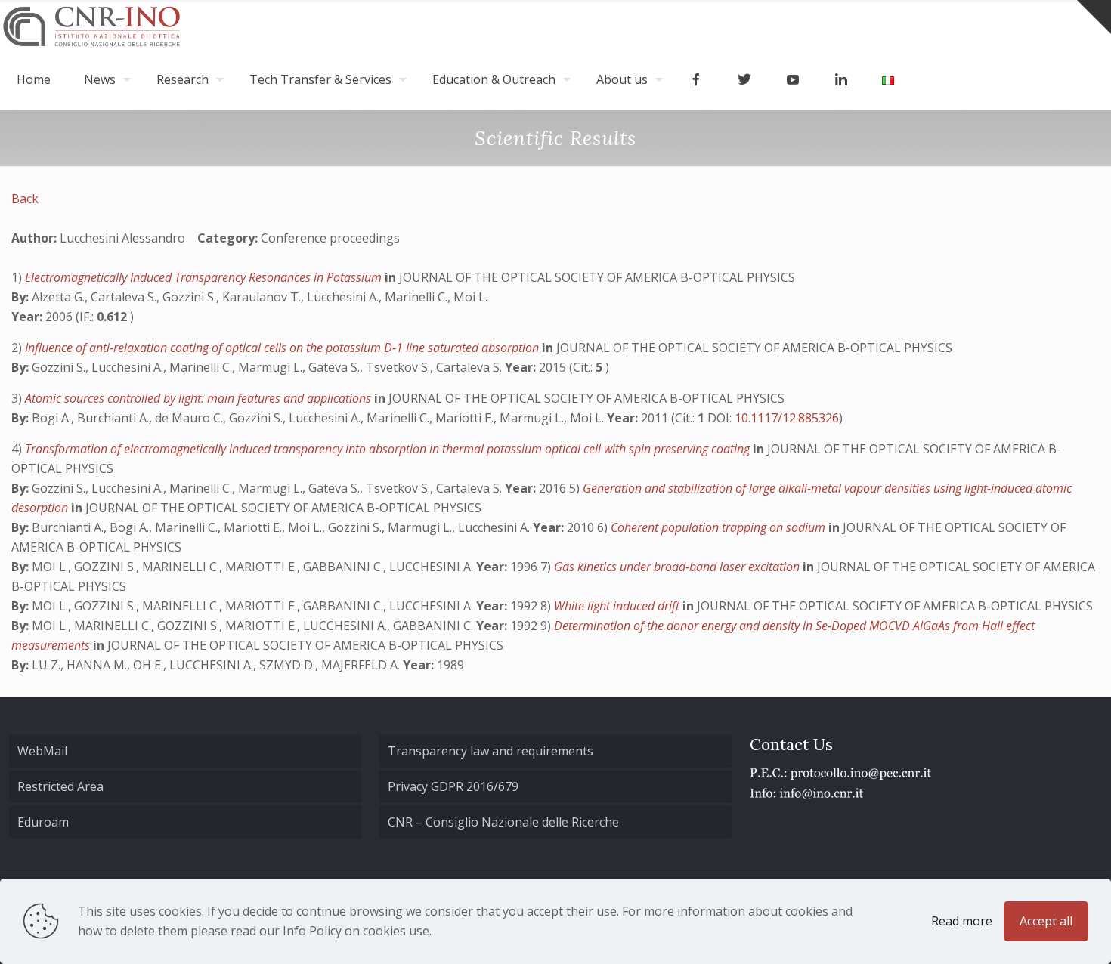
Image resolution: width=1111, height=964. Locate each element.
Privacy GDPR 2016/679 (453, 786)
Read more (961, 921)
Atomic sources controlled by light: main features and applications (199, 398)
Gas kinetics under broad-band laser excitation (678, 566)
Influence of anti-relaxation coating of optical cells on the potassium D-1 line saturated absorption (283, 347)
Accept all (1046, 921)
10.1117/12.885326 (787, 417)
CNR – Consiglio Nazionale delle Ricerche (503, 822)
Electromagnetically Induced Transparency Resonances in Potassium (205, 277)
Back (25, 198)
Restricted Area (60, 786)
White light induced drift (618, 606)
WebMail (42, 751)
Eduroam (43, 822)
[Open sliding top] (1094, 17)
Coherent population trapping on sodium (719, 527)
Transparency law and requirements (490, 751)
